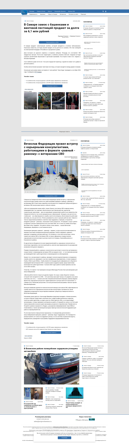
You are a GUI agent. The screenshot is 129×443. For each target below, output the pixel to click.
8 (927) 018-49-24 (43, 419)
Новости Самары (30, 20)
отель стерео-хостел (29, 89)
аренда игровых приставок (87, 164)
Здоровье (85, 152)
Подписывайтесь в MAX (52, 42)
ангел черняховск (28, 335)
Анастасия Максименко (70, 157)
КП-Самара (38, 72)
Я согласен (64, 437)
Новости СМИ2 (28, 91)
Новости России (88, 33)
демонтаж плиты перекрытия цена (91, 42)
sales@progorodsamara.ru (43, 421)
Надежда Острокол (63, 36)
